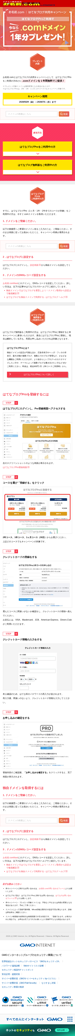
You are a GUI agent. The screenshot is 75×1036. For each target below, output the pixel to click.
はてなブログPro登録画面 (15, 467)
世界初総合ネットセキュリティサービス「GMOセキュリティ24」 (31, 961)
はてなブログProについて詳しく (39, 374)
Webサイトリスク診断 (34, 966)
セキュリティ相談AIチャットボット (18, 970)
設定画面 (34, 265)
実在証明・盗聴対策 (11, 974)
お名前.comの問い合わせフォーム (52, 888)
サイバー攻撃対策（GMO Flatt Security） (20, 983)
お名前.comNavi (10, 283)
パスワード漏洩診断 (11, 966)
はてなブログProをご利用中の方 (37, 146)
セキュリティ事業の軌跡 (13, 987)
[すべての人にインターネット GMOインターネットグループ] (32, 1019)
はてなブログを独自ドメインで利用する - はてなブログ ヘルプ (35, 297)
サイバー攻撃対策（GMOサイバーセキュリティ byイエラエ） (29, 978)
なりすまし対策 (49, 983)
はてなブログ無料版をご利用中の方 (37, 165)
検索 (65, 114)
